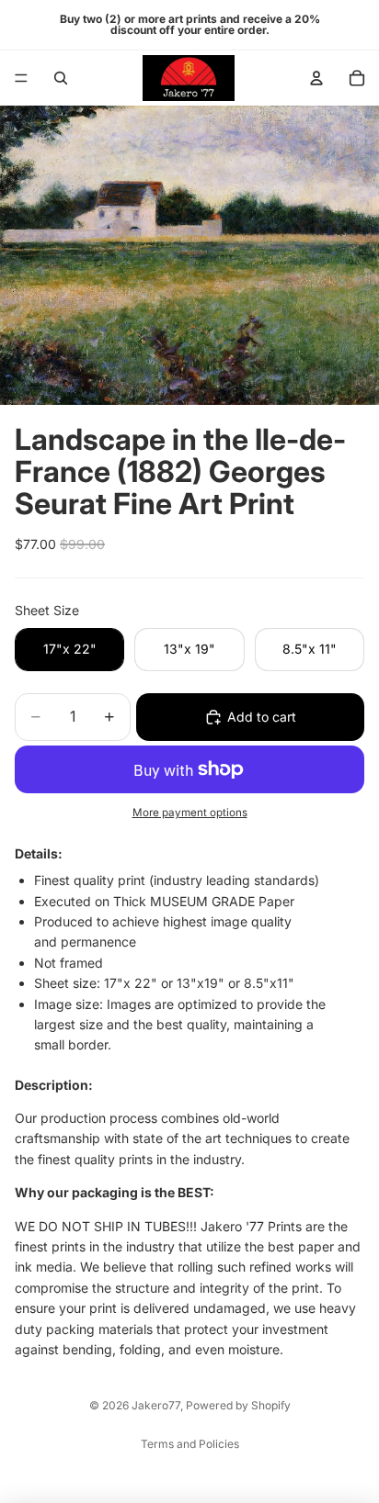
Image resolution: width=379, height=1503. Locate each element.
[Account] (316, 78)
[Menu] (21, 78)
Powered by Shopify (238, 1405)
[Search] (60, 78)
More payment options (189, 812)
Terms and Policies (190, 1444)
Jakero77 (156, 1405)
